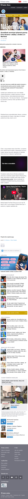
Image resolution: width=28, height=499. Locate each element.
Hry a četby (4, 259)
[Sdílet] (3, 81)
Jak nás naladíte (19, 450)
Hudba (3, 15)
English (23, 495)
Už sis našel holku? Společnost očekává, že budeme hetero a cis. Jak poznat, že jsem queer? (16, 304)
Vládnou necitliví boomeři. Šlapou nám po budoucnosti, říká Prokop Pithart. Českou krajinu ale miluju (16, 291)
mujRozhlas (4, 255)
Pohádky (4, 262)
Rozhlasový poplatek (20, 460)
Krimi (12, 259)
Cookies (3, 495)
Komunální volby (5, 452)
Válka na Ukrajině (5, 450)
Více (22, 15)
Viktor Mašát (13, 240)
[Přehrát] (2, 76)
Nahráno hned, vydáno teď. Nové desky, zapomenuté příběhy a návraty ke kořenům (16, 334)
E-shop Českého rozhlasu (9, 377)
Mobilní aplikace (5, 469)
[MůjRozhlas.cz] (2, 47)
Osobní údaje (9, 495)
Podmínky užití (17, 495)
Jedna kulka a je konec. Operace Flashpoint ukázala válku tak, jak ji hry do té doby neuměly (16, 351)
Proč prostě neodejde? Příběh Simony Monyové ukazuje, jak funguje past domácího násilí (15, 285)
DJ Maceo (7, 240)
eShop (2, 456)
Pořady (16, 15)
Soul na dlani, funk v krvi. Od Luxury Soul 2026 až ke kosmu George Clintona (15, 327)
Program (13, 7)
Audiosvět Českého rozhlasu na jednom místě (11, 271)
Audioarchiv (19, 7)
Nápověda (17, 452)
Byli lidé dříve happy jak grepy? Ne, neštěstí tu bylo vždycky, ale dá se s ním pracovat (17, 278)
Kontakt (16, 458)
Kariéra (16, 456)
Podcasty (3, 467)
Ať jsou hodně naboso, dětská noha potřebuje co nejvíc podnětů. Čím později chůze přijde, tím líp (17, 370)
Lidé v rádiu (17, 454)
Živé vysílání (5, 265)
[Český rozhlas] (5, 1)
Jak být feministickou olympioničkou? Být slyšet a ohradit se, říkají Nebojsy (17, 298)
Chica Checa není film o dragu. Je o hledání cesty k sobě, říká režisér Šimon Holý (16, 364)
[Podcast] (1, 81)
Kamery (25, 7)
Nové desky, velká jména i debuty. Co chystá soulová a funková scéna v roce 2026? (17, 340)
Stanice (3, 454)
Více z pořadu (5, 317)
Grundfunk (3, 40)
